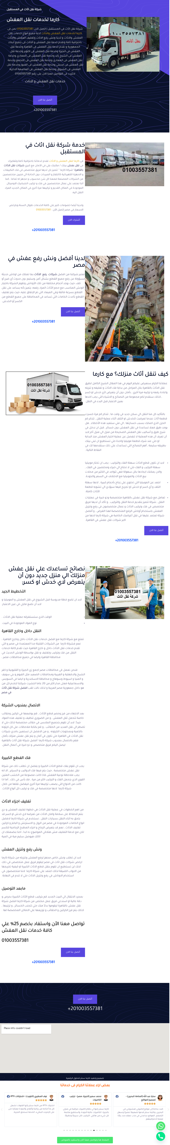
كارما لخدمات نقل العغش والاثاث (62, 33)
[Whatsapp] (160, 1126)
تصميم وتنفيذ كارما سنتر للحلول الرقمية (85, 1078)
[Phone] (160, 1136)
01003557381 (25, 29)
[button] (168, 1109)
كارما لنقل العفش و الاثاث (64, 161)
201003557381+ (45, 110)
